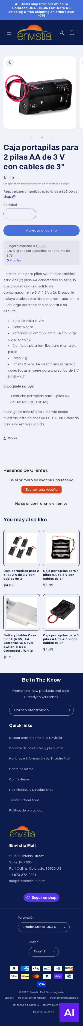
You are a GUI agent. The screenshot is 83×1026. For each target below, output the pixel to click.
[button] (9, 33)
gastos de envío (17, 184)
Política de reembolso (32, 998)
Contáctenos (19, 779)
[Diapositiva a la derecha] (52, 137)
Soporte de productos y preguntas (36, 748)
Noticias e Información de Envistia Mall (39, 758)
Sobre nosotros (21, 769)
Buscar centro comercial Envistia (35, 737)
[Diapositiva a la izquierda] (31, 137)
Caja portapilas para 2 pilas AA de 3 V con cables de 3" (21, 574)
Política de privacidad (26, 810)
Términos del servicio (26, 1005)
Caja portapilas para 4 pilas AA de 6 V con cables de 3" (61, 574)
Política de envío (43, 1012)
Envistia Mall (37, 992)
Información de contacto (59, 1005)
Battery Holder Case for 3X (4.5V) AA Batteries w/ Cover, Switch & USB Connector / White (19, 642)
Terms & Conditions (24, 800)
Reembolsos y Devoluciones (31, 789)
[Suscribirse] (68, 710)
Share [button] (13, 438)
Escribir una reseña (41, 489)
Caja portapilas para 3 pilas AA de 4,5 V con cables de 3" (61, 639)
